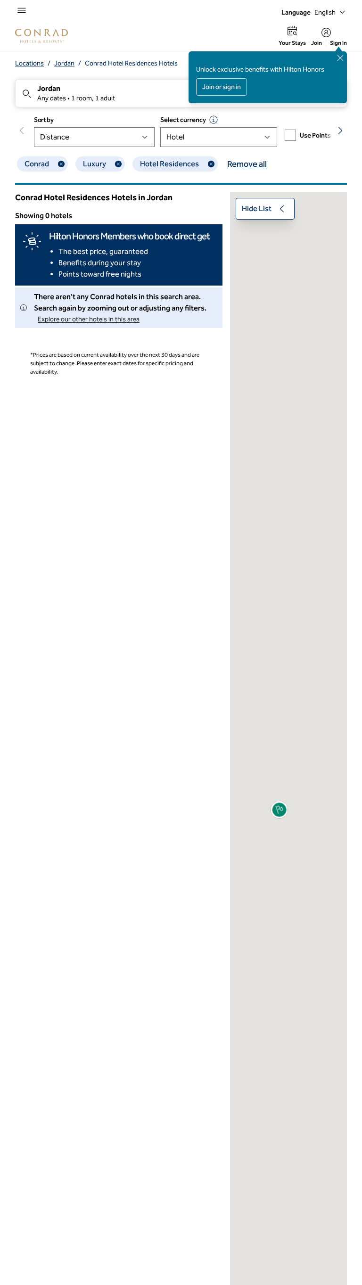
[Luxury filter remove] (118, 164)
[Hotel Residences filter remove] (211, 164)
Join (316, 43)
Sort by (44, 120)
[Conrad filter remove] (61, 164)
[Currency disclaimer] (213, 119)
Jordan (64, 63)
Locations (29, 63)
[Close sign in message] (340, 58)
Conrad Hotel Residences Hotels (131, 63)
